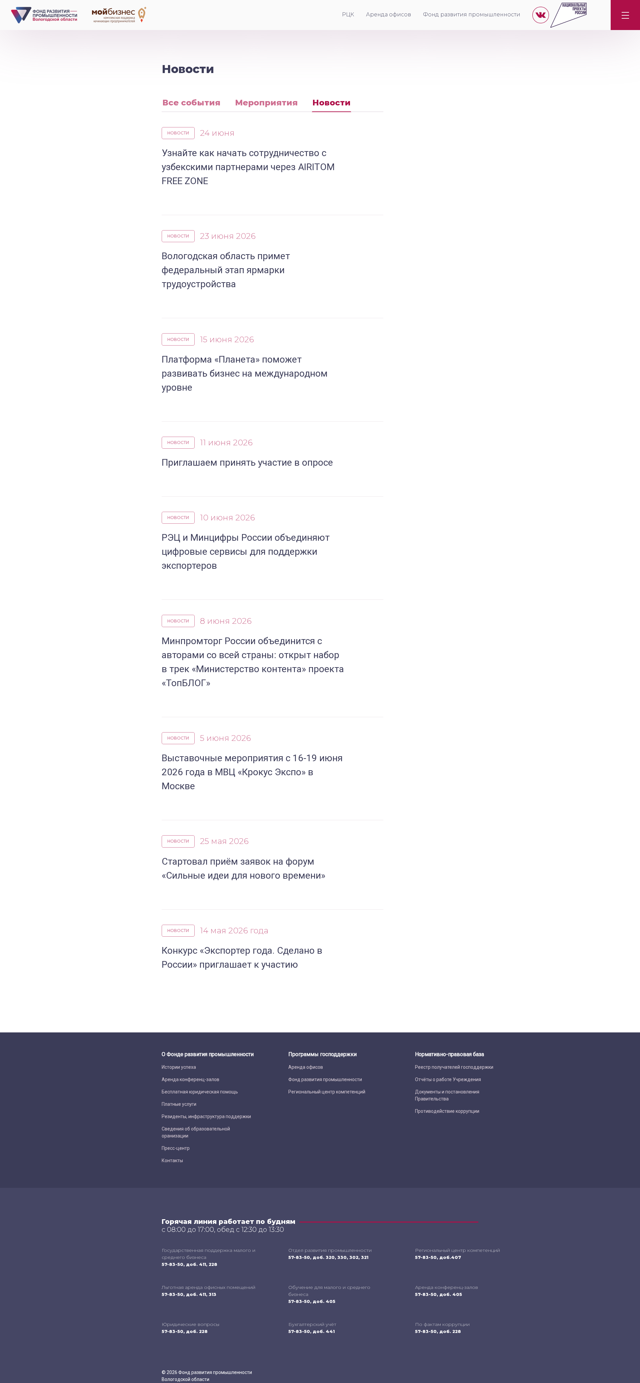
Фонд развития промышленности (471, 14)
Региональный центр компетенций (326, 1091)
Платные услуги (179, 1104)
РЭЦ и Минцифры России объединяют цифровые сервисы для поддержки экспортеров (246, 551)
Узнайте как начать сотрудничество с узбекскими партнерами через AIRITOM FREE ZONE (248, 166)
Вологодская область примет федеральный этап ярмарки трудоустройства (226, 270)
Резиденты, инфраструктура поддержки (206, 1116)
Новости (331, 102)
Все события (191, 102)
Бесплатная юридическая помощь (200, 1091)
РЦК (348, 14)
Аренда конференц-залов (190, 1079)
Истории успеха (179, 1067)
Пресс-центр (176, 1148)
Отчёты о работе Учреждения (448, 1079)
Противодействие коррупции (447, 1111)
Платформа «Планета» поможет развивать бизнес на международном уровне (245, 373)
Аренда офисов (388, 14)
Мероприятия (266, 102)
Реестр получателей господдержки (454, 1067)
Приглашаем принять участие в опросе (247, 462)
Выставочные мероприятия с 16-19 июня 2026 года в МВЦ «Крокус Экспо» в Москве (252, 772)
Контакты (172, 1160)
